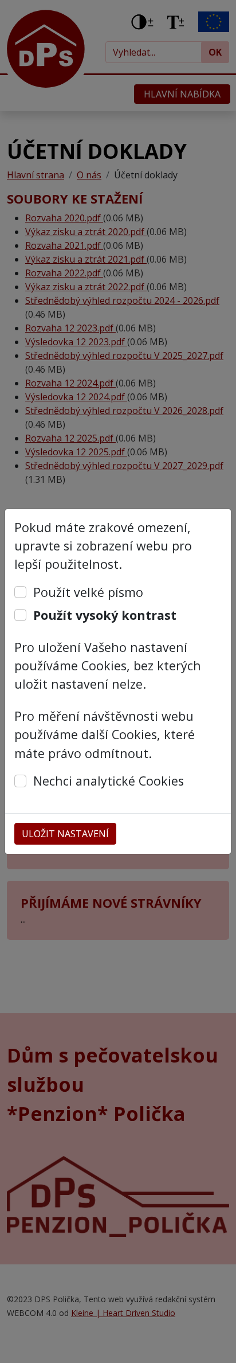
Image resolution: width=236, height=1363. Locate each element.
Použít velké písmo (88, 592)
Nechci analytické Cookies (108, 780)
